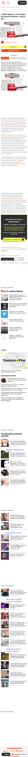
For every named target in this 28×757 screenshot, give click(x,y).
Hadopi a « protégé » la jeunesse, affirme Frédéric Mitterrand (16, 337)
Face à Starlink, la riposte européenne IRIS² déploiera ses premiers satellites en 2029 (18, 481)
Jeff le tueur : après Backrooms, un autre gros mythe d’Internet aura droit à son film (18, 463)
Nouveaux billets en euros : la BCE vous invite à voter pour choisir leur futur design (14, 389)
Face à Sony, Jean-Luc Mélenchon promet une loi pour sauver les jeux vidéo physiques (17, 674)
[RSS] (19, 751)
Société (5, 10)
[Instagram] (12, 751)
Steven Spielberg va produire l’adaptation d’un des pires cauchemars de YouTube (18, 665)
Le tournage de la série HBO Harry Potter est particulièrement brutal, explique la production (13, 394)
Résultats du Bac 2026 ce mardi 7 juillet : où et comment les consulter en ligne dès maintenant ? (17, 615)
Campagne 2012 (13, 262)
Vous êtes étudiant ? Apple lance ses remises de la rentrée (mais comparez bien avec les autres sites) (18, 454)
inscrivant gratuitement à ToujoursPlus (10, 248)
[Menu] (8, 3)
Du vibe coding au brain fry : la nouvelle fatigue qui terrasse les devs (12, 385)
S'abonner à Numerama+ (12, 239)
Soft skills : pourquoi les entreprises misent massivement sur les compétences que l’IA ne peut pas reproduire (17, 526)
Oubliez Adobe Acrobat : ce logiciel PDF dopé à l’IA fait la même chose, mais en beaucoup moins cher (17, 297)
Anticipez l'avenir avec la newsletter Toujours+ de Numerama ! (11, 371)
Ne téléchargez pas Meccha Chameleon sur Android (18, 682)
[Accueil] (3, 3)
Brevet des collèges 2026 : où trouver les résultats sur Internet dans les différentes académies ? (18, 624)
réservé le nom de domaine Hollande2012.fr (13, 122)
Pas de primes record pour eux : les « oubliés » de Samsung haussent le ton (17, 633)
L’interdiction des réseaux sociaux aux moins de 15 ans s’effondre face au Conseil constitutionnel (18, 443)
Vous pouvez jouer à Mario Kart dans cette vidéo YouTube (17, 606)
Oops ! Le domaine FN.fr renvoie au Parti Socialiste (16, 320)
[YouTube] (4, 751)
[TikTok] (7, 751)
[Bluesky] (21, 751)
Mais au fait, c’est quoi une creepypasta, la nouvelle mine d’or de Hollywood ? (18, 656)
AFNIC (4, 262)
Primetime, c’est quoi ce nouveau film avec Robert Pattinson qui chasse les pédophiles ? (17, 517)
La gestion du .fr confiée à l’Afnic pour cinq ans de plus (17, 312)
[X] (9, 751)
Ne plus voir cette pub (7, 287)
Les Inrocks (18, 162)
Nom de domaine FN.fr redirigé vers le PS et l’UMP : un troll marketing (18, 305)
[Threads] (24, 751)
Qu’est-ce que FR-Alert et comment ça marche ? (17, 554)
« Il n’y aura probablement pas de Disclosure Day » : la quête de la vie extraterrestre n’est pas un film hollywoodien (18, 642)
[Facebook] (14, 751)
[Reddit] (16, 751)
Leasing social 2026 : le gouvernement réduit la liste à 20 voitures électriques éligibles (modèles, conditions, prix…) (18, 592)
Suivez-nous (5, 58)
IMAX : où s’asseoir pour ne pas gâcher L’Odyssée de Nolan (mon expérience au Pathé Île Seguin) (12, 399)
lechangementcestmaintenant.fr (9, 137)
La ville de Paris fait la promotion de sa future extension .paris (16, 329)
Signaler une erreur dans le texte (10, 255)
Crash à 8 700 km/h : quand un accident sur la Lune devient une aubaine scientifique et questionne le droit (18, 537)
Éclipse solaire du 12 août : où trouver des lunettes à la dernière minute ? (16, 380)
